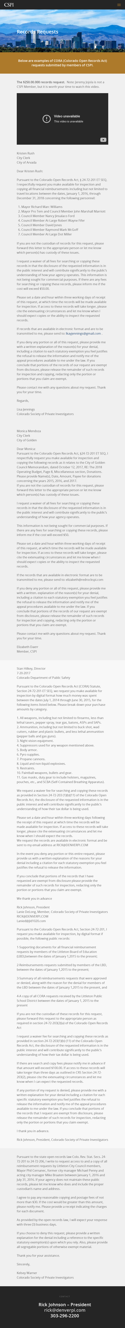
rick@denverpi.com (65, 1310)
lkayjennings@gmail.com (83, 333)
